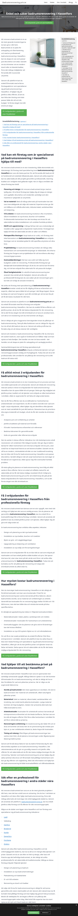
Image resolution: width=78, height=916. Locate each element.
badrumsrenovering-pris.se (31, 802)
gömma (23, 121)
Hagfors (7, 825)
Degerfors (8, 836)
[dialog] (39, 909)
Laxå (5, 817)
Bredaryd (7, 829)
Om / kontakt (61, 2)
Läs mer (55, 909)
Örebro (6, 844)
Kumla (6, 832)
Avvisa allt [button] (45, 912)
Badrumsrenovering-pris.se (14, 2)
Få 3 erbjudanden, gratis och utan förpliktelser (39, 23)
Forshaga (7, 840)
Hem (45, 2)
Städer (52, 2)
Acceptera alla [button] (33, 912)
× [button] (76, 905)
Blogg (71, 2)
